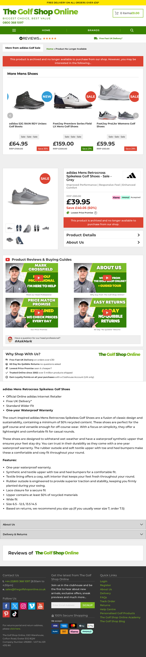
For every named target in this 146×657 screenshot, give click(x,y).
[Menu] (14, 30)
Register (105, 585)
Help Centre (108, 609)
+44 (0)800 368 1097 (17, 581)
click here (15, 628)
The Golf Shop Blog (112, 621)
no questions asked (35, 364)
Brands (94, 30)
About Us (75, 242)
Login (103, 581)
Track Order (107, 601)
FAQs (103, 597)
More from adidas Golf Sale (22, 47)
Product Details (81, 235)
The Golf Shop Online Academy (120, 617)
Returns (105, 605)
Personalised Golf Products (117, 613)
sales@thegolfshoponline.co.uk (26, 589)
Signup (88, 605)
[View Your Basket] (128, 13)
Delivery (105, 593)
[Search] (131, 30)
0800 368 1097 (13, 22)
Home (46, 30)
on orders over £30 (31, 359)
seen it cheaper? (30, 368)
